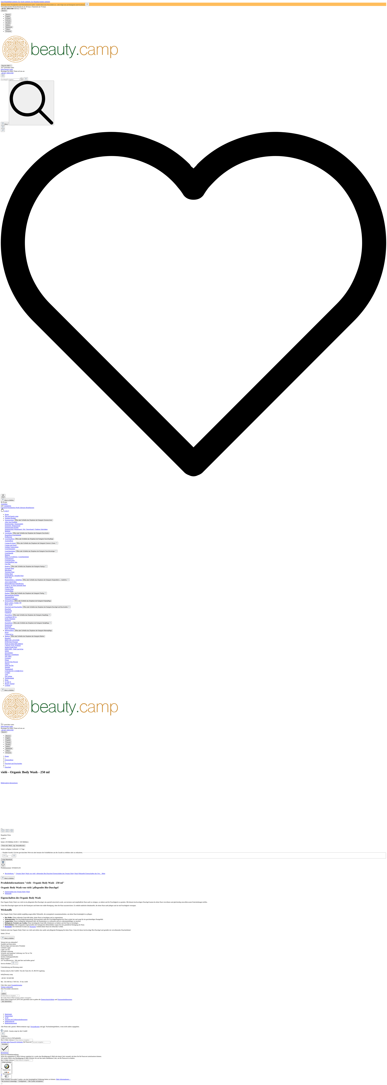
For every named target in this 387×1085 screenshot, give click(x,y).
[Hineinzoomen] (12, 830)
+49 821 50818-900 (7, 73)
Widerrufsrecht (9, 1021)
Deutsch (8, 14)
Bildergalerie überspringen (9, 783)
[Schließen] (87, 4)
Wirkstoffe (8, 893)
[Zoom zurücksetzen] (7, 830)
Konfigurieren (22, 1081)
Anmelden (4, 504)
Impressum (8, 1014)
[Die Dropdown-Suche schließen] (26, 79)
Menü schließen (9, 500)
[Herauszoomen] (3, 830)
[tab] (55, 873)
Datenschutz (9, 1016)
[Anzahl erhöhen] (14, 855)
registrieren (7, 506)
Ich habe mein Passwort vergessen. (12, 1042)
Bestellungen (30, 507)
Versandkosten (35, 1026)
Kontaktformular (16, 985)
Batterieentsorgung (11, 1023)
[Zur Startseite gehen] (60, 63)
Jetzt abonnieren (6, 1001)
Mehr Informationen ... (63, 1079)
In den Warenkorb (7, 859)
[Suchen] (21, 79)
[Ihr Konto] (3, 496)
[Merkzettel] (193, 493)
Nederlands (9, 27)
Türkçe (8, 29)
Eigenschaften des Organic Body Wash (17, 892)
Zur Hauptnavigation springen (40, 2)
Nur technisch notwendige (9, 1081)
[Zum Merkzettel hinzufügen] (3, 864)
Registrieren (4, 1053)
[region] (193, 4)
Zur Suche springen (24, 2)
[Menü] (3, 75)
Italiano (8, 25)
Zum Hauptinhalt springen (9, 2)
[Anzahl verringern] (4, 855)
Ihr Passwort (27, 1042)
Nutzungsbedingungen (65, 999)
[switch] (7, 1076)
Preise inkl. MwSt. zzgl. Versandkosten (13, 845)
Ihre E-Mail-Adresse (7, 1040)
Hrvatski (8, 23)
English (8, 16)
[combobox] (10, 80)
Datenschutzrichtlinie (47, 999)
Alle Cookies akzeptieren (35, 1081)
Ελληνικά (8, 31)
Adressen (23, 507)
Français (8, 20)
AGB (6, 1018)
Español (8, 18)
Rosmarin (8, 926)
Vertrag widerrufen (7, 987)
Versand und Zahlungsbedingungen (16, 1019)
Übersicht (4, 507)
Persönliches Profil (13, 507)
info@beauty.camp (7, 69)
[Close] (3, 1033)
